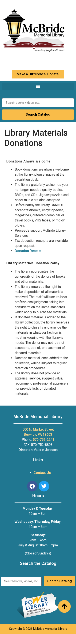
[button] (38, 86)
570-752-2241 (43, 440)
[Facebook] (32, 486)
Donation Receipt (28, 251)
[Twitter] (44, 486)
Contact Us (42, 473)
